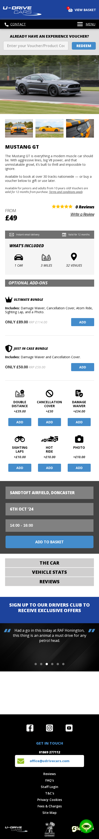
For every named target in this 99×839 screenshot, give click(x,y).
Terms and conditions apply (66, 192)
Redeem (83, 45)
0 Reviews (85, 207)
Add (82, 322)
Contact (18, 24)
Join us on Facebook (29, 728)
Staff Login (49, 787)
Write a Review (82, 214)
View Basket (82, 9)
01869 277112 (49, 752)
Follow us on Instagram (49, 728)
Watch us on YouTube (69, 728)
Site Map (49, 812)
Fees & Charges (50, 806)
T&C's (49, 793)
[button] (36, 664)
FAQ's (49, 780)
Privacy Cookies (49, 799)
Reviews (49, 774)
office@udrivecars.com (50, 761)
